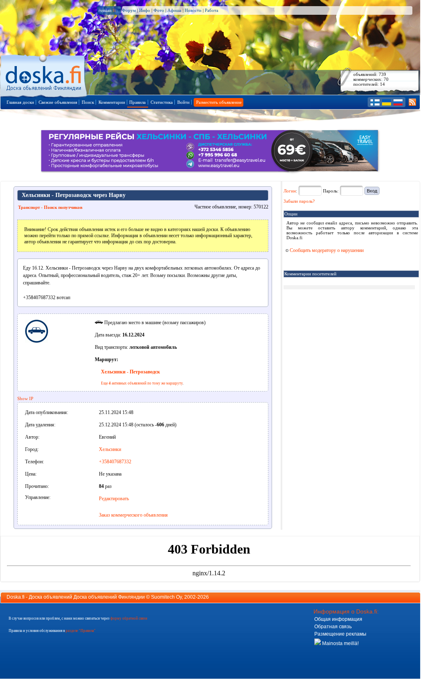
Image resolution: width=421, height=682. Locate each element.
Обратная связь (333, 626)
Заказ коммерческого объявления (133, 515)
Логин (290, 190)
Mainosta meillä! (340, 643)
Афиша (174, 10)
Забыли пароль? (299, 201)
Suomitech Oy (166, 597)
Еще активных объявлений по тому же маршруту (142, 383)
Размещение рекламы (340, 634)
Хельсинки (110, 449)
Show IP (25, 398)
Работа (211, 10)
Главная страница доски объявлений (44, 74)
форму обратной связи (128, 618)
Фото (158, 10)
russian (107, 10)
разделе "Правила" (81, 631)
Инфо (144, 10)
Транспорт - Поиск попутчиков (50, 207)
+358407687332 (115, 462)
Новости (193, 10)
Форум (129, 10)
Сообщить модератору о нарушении (326, 250)
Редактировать (114, 498)
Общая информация (338, 619)
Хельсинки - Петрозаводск (130, 372)
